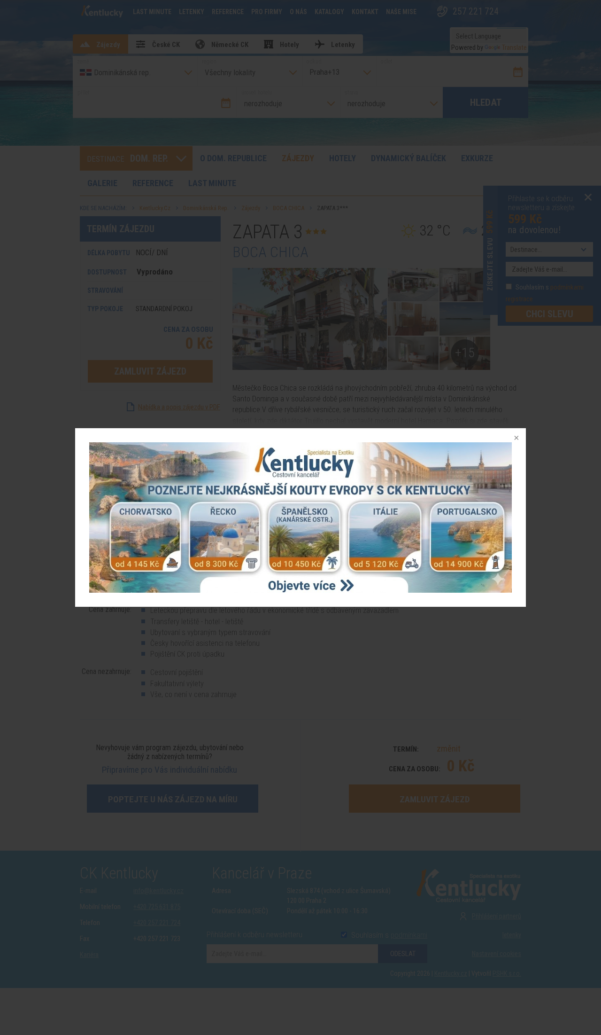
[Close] (515, 438)
